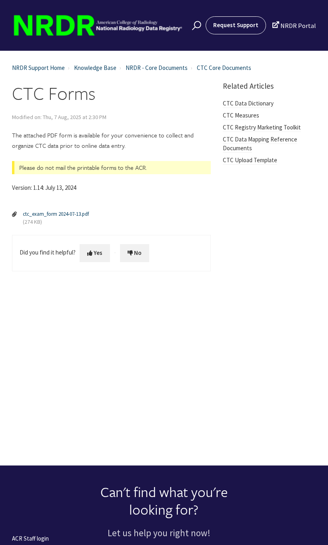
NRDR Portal (294, 25)
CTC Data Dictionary (248, 103)
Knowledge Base (95, 68)
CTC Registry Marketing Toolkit (262, 127)
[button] (195, 25)
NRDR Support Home (38, 68)
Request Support (235, 25)
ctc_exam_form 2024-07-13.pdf (56, 214)
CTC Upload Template (250, 160)
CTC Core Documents (224, 68)
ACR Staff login (30, 538)
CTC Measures (241, 115)
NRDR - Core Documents (157, 68)
